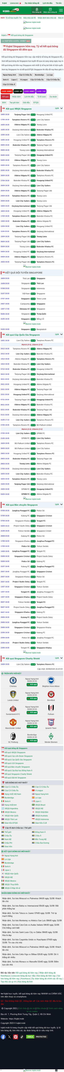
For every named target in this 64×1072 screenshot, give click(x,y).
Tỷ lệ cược (42, 97)
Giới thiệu (23, 1008)
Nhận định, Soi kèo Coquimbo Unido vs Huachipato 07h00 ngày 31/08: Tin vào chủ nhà (29, 941)
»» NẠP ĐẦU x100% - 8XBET (14, 41)
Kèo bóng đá (36, 12)
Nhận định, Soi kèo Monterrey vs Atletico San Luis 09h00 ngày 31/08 (32, 920)
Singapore (25, 283)
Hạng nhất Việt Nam (13, 794)
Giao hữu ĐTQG (11, 823)
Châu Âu (8, 836)
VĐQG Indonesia (42, 819)
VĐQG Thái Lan (11, 819)
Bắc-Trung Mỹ (40, 839)
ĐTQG (36, 103)
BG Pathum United (44, 425)
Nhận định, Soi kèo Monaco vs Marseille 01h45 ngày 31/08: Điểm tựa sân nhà (30, 963)
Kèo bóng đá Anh (25, 982)
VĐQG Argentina (11, 808)
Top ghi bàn (14, 103)
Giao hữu (8, 846)
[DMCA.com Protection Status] (37, 1036)
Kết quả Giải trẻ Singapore (15, 778)
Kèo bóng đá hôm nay (46, 976)
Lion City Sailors (43, 120)
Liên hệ (32, 1008)
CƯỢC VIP (18, 91)
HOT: (3, 18)
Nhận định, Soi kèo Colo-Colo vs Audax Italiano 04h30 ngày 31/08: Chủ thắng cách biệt (31, 926)
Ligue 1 (14, 80)
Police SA (41, 511)
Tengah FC (41, 551)
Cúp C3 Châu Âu (53, 80)
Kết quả (5, 97)
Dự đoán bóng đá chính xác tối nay (47, 979)
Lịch (57, 108)
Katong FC (25, 516)
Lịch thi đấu (47, 3)
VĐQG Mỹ (39, 808)
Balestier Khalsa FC (22, 180)
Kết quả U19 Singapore (14, 763)
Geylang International (21, 130)
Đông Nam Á (40, 832)
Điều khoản (41, 1008)
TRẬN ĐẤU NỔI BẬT (12, 673)
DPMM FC (41, 433)
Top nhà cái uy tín (8, 982)
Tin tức (59, 3)
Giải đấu (26, 103)
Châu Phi (8, 843)
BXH (4, 103)
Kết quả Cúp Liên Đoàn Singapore (19, 756)
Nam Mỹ (8, 839)
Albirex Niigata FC (44, 221)
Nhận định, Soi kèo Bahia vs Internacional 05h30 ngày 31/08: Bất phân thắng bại (30, 907)
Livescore (14, 3)
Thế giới (8, 832)
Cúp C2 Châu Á (9, 84)
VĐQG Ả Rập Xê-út (12, 888)
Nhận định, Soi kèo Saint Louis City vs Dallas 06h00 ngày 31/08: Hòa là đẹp (30, 933)
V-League (24, 80)
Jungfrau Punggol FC (21, 572)
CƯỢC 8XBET (6, 91)
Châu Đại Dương (42, 843)
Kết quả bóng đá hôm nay (27, 973)
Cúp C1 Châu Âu (25, 75)
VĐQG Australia (41, 816)
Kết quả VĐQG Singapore (18, 109)
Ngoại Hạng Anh (9, 75)
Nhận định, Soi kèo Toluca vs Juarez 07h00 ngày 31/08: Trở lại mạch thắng (29, 914)
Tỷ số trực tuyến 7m (13, 18)
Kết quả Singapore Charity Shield (22, 658)
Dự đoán (53, 97)
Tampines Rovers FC (21, 165)
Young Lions (42, 125)
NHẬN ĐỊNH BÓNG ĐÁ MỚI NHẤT (15, 893)
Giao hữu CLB (41, 823)
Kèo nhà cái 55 (30, 18)
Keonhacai (25, 979)
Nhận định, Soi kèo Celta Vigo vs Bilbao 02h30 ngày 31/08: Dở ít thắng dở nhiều (30, 955)
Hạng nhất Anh (11, 805)
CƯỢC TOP (41, 91)
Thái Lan (26, 278)
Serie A (5, 80)
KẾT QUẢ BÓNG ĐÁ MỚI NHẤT (17, 851)
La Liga (50, 75)
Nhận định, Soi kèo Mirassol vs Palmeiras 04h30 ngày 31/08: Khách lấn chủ (31, 900)
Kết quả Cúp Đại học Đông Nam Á (18, 770)
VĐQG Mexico (10, 812)
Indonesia (41, 288)
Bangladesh (41, 329)
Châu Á (38, 836)
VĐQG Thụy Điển (12, 884)
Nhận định (16, 97)
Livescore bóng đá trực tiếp (23, 976)
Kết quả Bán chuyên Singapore (21, 505)
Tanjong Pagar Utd (44, 145)
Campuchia (25, 304)
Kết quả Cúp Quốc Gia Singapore (22, 335)
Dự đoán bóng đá (32, 3)
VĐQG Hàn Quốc (11, 816)
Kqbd (4, 3)
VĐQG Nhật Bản (41, 812)
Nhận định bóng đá (50, 12)
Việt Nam (26, 294)
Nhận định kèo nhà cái (47, 18)
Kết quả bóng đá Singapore (16, 748)
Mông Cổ (40, 319)
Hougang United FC (45, 115)
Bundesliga (39, 75)
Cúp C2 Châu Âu (37, 80)
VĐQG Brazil (40, 805)
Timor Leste (41, 299)
